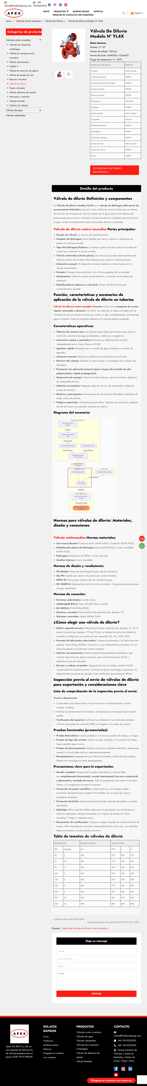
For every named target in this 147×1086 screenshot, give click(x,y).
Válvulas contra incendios (28, 21)
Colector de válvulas (18, 105)
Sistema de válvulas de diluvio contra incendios (85, 928)
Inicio (8, 21)
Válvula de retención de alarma (23, 70)
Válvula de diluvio (54, 21)
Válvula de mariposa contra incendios (21, 55)
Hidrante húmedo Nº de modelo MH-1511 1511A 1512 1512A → (114, 922)
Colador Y (14, 66)
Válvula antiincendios (19, 62)
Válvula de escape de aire (21, 75)
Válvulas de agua (14, 110)
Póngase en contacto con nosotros (111, 1080)
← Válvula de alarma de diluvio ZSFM (68, 919)
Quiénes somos (50, 1045)
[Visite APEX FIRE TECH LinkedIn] (60, 4)
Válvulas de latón (17, 101)
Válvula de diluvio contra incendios (80, 229)
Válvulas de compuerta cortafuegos (19, 47)
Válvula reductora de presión (22, 92)
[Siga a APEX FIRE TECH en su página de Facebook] (49, 4)
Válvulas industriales (15, 115)
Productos (48, 1040)
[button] (84, 74)
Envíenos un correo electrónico (107, 170)
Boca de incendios (18, 79)
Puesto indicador (17, 88)
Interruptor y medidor (19, 96)
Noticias (47, 1049)
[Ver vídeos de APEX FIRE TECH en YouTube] (65, 4)
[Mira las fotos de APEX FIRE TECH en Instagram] (55, 4)
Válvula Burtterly (84, 1061)
